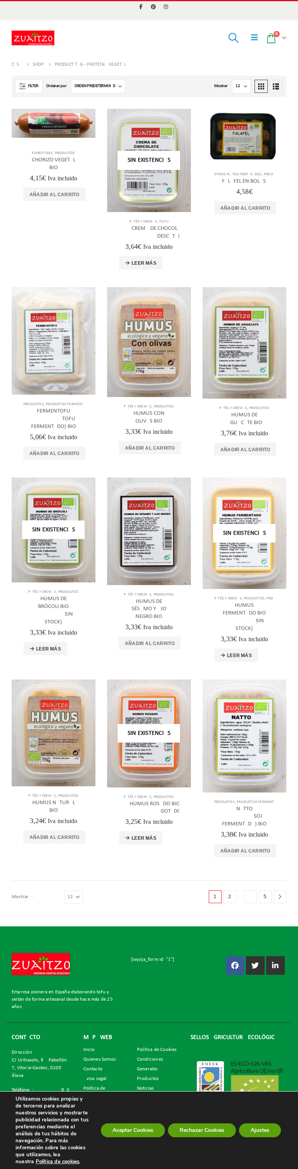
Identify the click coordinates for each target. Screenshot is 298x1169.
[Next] (280, 896)
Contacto (93, 1069)
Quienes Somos (99, 1059)
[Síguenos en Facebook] (235, 965)
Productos (65, 153)
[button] (233, 38)
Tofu (163, 221)
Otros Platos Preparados (238, 174)
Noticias (145, 1088)
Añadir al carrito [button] (54, 194)
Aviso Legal (95, 1079)
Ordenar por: (57, 86)
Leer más (144, 263)
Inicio (89, 1049)
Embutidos (42, 153)
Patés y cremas (143, 221)
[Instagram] (166, 6)
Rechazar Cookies (202, 1130)
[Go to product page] (53, 123)
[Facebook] (140, 6)
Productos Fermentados (69, 404)
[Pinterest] (153, 6)
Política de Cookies (157, 1049)
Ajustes (260, 1130)
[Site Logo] (33, 38)
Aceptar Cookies (133, 1130)
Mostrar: (221, 86)
